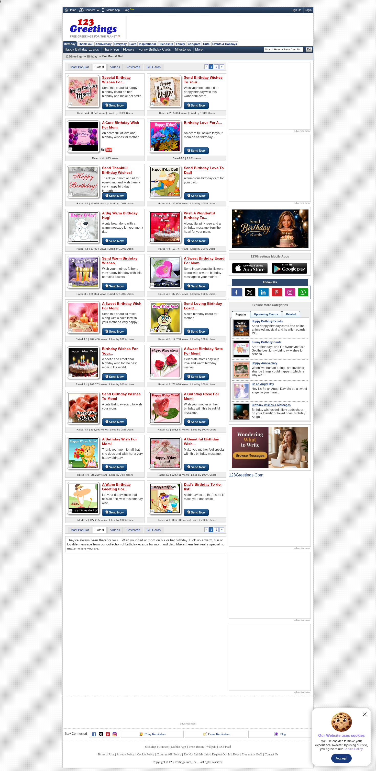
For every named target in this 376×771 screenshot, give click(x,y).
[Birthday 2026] (270, 228)
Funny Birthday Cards (155, 49)
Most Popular (80, 67)
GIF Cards (154, 67)
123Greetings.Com (246, 475)
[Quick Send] (71, 104)
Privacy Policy (125, 754)
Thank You (85, 43)
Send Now (116, 105)
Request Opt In (221, 754)
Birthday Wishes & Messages (271, 404)
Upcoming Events (266, 314)
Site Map (150, 746)
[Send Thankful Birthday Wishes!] (83, 181)
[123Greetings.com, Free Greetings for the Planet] (95, 27)
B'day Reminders (155, 734)
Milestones (183, 49)
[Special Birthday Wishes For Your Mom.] (83, 91)
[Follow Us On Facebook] (236, 292)
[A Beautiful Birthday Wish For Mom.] (165, 453)
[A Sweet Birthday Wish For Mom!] (83, 317)
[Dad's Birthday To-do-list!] (165, 498)
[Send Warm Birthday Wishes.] (83, 272)
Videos (115, 67)
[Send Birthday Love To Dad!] (165, 181)
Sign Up (296, 9)
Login (308, 9)
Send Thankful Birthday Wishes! (117, 170)
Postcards (133, 67)
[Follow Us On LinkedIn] (263, 292)
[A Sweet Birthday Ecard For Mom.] (165, 272)
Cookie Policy (145, 754)
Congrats (194, 43)
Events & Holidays (224, 43)
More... (200, 49)
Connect (90, 9)
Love (132, 43)
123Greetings (73, 56)
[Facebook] (94, 734)
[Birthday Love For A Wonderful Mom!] (165, 136)
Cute (206, 43)
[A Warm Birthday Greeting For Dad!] (83, 498)
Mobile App (113, 9)
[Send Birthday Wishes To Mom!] (83, 407)
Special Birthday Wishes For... (116, 79)
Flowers (129, 49)
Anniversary (103, 43)
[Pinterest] (108, 734)
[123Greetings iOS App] (250, 268)
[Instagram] (115, 734)
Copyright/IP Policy (169, 754)
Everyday (120, 43)
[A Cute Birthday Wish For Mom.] (83, 136)
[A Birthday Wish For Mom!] (83, 453)
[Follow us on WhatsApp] (303, 292)
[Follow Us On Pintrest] (277, 292)
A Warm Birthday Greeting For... (116, 486)
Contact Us (271, 754)
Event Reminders (219, 734)
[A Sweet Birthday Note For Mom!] (165, 362)
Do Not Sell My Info (196, 754)
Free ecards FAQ (252, 754)
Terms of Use (106, 754)
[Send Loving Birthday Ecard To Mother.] (165, 317)
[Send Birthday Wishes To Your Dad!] (165, 91)
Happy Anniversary (264, 363)
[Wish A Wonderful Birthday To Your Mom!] (165, 227)
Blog (126, 9)
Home (72, 9)
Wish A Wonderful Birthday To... (199, 215)
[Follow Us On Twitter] (250, 292)
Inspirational (147, 43)
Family (180, 43)
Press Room (196, 746)
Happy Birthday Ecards (82, 49)
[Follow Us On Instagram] (290, 292)
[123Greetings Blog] (270, 447)
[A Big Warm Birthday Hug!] (83, 227)
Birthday (69, 43)
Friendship (166, 43)
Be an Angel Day (263, 384)
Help (236, 754)
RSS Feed (225, 746)
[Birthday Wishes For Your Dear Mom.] (83, 362)
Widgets (211, 746)
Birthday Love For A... (203, 123)
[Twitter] (101, 734)
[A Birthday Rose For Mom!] (165, 407)
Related (291, 314)
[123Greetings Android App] (289, 268)
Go (309, 49)
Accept (341, 758)
